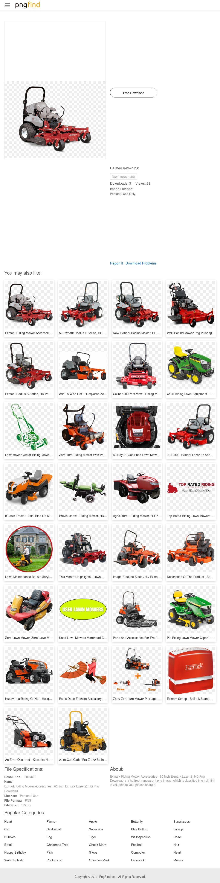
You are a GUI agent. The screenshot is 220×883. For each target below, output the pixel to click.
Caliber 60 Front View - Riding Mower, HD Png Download (151, 394)
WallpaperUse (141, 836)
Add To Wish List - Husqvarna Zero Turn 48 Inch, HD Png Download (105, 394)
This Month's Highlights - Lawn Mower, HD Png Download (98, 576)
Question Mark (99, 860)
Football (136, 844)
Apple (93, 821)
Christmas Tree (57, 844)
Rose (177, 836)
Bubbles (10, 836)
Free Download (133, 92)
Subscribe (96, 829)
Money (178, 860)
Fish (50, 852)
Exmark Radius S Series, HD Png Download (35, 394)
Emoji (8, 844)
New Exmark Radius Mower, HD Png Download (145, 333)
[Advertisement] (55, 51)
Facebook (138, 860)
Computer (138, 852)
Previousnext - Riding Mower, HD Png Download (92, 516)
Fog (49, 836)
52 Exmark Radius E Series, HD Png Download (91, 333)
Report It (116, 263)
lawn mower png (123, 176)
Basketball (54, 829)
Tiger (92, 836)
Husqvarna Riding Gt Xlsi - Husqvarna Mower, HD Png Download (49, 698)
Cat (6, 829)
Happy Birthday (15, 852)
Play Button (139, 829)
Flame (51, 821)
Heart (8, 821)
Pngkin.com (55, 860)
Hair (176, 844)
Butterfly (137, 821)
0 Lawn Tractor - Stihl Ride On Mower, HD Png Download (44, 516)
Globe (93, 852)
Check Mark (97, 844)
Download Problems (141, 263)
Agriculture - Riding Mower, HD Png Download (144, 516)
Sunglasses (181, 821)
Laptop (178, 829)
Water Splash (13, 860)
